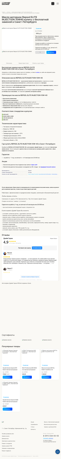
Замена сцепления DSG (50, 427)
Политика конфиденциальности (25, 456)
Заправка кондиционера (8, 448)
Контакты (33, 429)
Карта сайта (35, 456)
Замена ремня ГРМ (7, 446)
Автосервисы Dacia (25, 283)
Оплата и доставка (38, 63)
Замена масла (5, 436)
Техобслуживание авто (8, 433)
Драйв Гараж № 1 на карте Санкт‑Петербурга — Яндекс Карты (30, 279)
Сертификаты (34, 424)
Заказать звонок (48, 438)
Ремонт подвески (6, 450)
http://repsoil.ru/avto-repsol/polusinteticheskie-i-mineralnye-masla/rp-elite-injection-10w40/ (43, 174)
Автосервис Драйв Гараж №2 (10, 283)
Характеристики (24, 63)
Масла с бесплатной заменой (51, 422)
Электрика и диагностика (8, 441)
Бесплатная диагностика (50, 424)
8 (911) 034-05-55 (51, 436)
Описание (9, 63)
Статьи (32, 427)
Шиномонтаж (5, 438)
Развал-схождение (7, 443)
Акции (32, 422)
